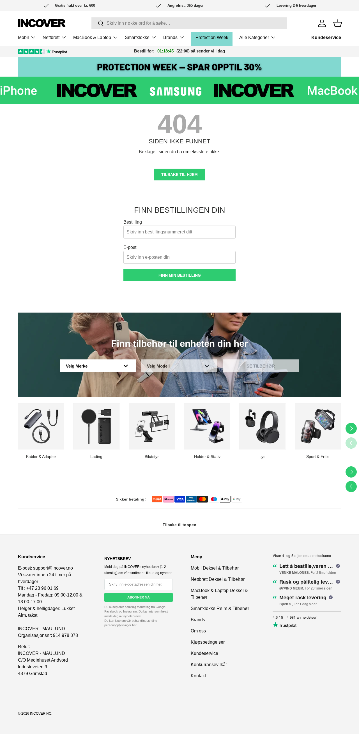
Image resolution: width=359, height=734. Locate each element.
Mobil (23, 37)
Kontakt (198, 675)
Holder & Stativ (207, 456)
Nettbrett (51, 37)
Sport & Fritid (318, 456)
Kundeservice (326, 37)
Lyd (262, 456)
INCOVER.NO (40, 713)
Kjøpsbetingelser (208, 642)
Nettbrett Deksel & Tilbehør (218, 579)
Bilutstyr (152, 456)
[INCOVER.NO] (42, 23)
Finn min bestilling (179, 275)
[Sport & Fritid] (318, 426)
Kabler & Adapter (41, 456)
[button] (338, 23)
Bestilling (132, 222)
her (134, 625)
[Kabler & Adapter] (41, 426)
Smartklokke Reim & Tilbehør (220, 608)
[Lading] (96, 426)
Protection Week (211, 37)
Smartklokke (137, 37)
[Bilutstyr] (152, 426)
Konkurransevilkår (209, 664)
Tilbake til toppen (179, 524)
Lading (96, 456)
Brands (170, 37)
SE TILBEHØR (261, 366)
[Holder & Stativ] (207, 426)
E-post (129, 247)
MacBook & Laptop (92, 37)
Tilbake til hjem (179, 174)
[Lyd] (262, 426)
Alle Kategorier (254, 37)
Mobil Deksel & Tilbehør (215, 568)
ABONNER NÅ (138, 597)
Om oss (198, 631)
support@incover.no (53, 568)
